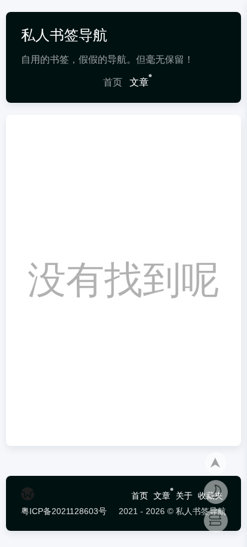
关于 (184, 495)
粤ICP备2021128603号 (64, 511)
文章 (139, 82)
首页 (112, 82)
